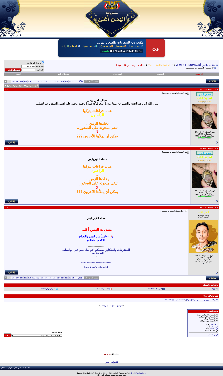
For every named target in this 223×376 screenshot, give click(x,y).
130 (46, 81)
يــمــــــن (200, 300)
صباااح (188, 300)
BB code (213, 325)
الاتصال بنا (26, 368)
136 (21, 81)
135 (25, 81)
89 (70, 81)
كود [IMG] (214, 329)
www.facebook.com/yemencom (96, 263)
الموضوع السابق (117, 305)
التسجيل (160, 74)
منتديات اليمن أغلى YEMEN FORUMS (195, 65)
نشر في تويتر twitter (48, 289)
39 (73, 81)
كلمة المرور (40, 70)
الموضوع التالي (105, 305)
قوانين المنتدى (213, 335)
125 (66, 81)
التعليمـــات (117, 74)
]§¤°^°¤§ (168, 300)
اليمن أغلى (17, 368)
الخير (216, 300)
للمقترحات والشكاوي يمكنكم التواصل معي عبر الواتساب (96, 249)
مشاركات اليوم (63, 74)
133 (33, 81)
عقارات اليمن (111, 362)
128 (54, 81)
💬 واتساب (107, 51)
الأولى (80, 81)
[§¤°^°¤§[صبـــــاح (178, 300)
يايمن (206, 300)
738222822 (119, 51)
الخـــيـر (211, 300)
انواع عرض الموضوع (14, 86)
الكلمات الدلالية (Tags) (210, 296)
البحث (18, 74)
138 (13, 81)
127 (58, 81)
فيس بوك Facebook (155, 289)
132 (37, 81)
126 (62, 81)
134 (29, 81)
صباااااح (193, 300)
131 (42, 81)
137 (17, 81)
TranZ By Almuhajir (138, 373)
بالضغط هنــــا (96, 253)
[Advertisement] (149, 346)
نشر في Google (103, 289)
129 (50, 81)
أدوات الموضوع (32, 86)
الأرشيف (9, 368)
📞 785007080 (134, 51)
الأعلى (3, 368)
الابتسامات (214, 327)
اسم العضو (40, 66)
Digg (213, 289)
